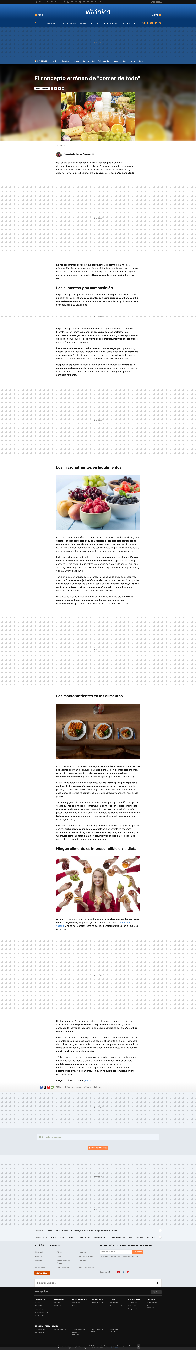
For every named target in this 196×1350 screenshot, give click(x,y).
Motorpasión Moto (116, 1306)
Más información (115, 1348)
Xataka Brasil (39, 1333)
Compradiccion (133, 1309)
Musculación (39, 1252)
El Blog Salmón (152, 1302)
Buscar (157, 1283)
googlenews (160, 23)
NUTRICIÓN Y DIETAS (89, 23)
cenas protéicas (63, 1267)
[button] (78, 154)
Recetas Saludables (86, 1256)
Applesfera (39, 1309)
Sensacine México (78, 1329)
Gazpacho (115, 61)
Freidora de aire (103, 61)
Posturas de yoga (84, 1237)
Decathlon (76, 61)
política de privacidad (130, 1256)
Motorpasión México (114, 1330)
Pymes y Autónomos (151, 1306)
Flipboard (156, 23)
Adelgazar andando (101, 1237)
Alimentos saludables (93, 1087)
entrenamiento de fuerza (63, 1262)
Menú (41, 15)
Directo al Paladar (97, 1302)
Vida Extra (57, 1306)
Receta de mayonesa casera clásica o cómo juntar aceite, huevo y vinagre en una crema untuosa (82, 1231)
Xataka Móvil (39, 1306)
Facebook (147, 23)
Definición (82, 1261)
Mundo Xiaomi (40, 1315)
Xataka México (40, 1329)
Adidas (55, 61)
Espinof (75, 1306)
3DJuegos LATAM (60, 1329)
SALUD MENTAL (129, 23)
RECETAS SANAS (68, 23)
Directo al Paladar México (97, 1330)
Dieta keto (139, 1237)
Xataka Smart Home (42, 1312)
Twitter (55, 88)
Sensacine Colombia (76, 1333)
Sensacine (76, 1302)
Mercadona (65, 61)
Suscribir (138, 1252)
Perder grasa (40, 1267)
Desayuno (39, 1261)
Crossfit (63, 1237)
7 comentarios (43, 88)
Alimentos (77, 1087)
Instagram (143, 23)
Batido (141, 61)
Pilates (71, 1237)
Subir (154, 1292)
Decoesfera (132, 1306)
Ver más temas (42, 1273)
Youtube (151, 23)
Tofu (130, 1237)
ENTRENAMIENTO (48, 23)
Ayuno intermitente (118, 1237)
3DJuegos (57, 1302)
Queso (125, 61)
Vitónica (98, 11)
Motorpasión (114, 1302)
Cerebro (86, 61)
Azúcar (133, 61)
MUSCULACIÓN (110, 23)
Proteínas (82, 1252)
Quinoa (54, 1237)
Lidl (93, 61)
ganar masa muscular (87, 1267)
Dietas (67, 1087)
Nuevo (155, 15)
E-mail (63, 88)
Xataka (37, 1302)
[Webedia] (41, 1291)
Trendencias (132, 1302)
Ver (99, 1148)
